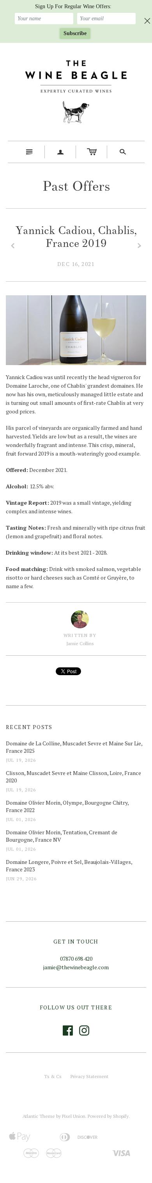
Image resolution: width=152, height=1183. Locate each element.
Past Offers (76, 186)
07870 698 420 (76, 958)
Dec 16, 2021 (76, 264)
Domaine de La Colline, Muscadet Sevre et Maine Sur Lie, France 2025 (74, 747)
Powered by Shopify (108, 1116)
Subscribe (75, 33)
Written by (80, 635)
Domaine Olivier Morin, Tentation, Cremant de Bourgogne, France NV (61, 836)
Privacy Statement (89, 1076)
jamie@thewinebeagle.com (76, 967)
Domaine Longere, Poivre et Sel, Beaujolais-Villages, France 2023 (69, 865)
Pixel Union (73, 1116)
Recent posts (29, 727)
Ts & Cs (53, 1076)
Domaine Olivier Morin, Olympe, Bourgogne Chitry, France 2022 (67, 806)
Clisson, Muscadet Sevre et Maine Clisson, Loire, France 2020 (73, 776)
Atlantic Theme (39, 1116)
